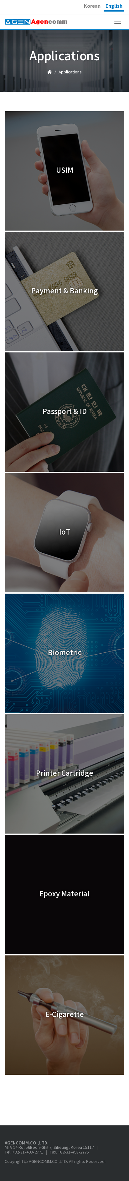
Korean (92, 6)
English (114, 6)
